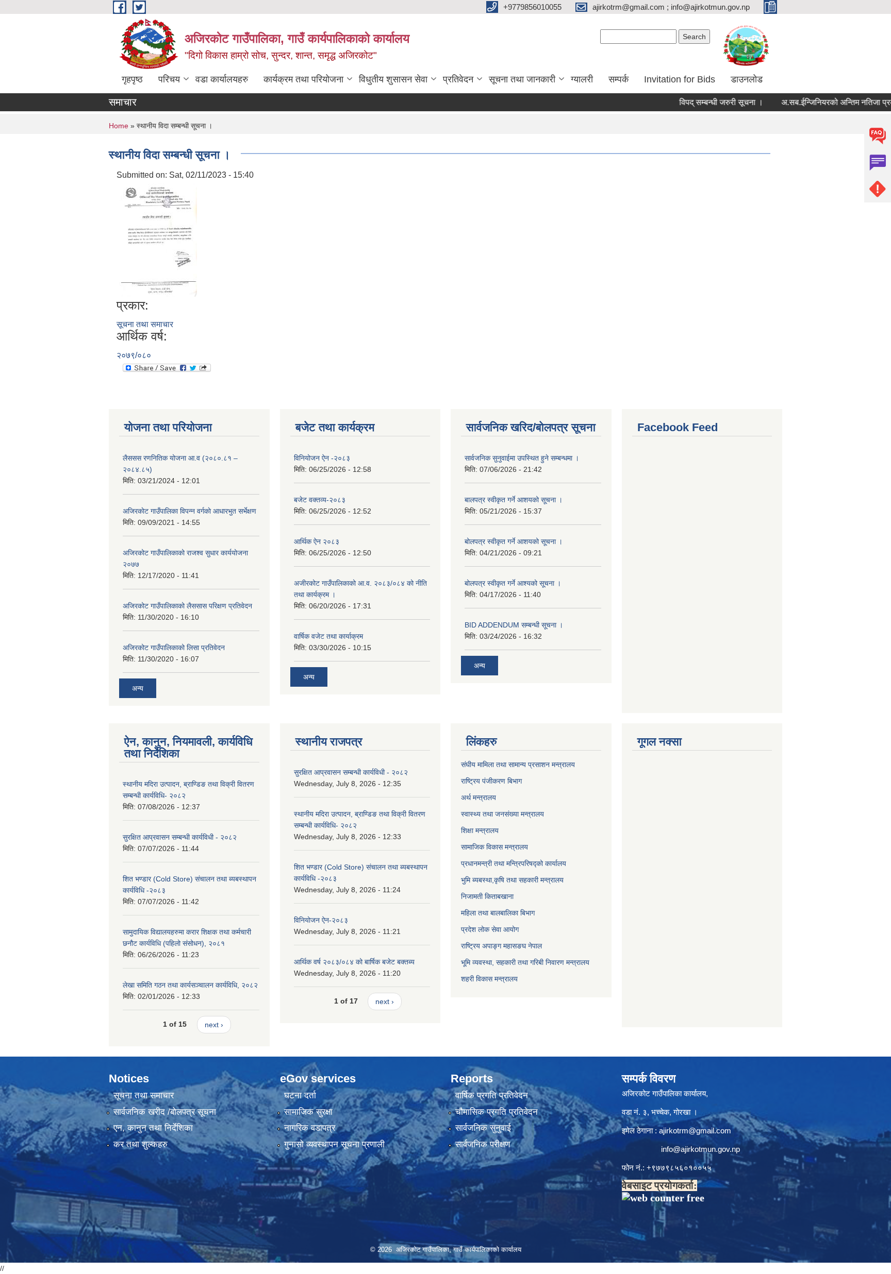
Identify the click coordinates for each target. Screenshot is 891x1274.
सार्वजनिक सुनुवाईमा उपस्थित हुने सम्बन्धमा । (522, 458)
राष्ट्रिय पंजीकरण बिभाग (491, 781)
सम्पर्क (618, 79)
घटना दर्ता (300, 1095)
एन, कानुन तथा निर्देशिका (153, 1128)
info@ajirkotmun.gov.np (701, 1149)
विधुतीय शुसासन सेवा (393, 79)
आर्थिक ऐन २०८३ (316, 541)
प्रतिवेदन (458, 79)
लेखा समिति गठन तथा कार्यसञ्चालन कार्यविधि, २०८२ (190, 985)
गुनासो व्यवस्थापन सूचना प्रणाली (334, 1144)
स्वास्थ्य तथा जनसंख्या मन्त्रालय (502, 814)
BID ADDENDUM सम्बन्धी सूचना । (514, 625)
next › (214, 1025)
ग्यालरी (582, 79)
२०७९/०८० (134, 355)
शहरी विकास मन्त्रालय (489, 979)
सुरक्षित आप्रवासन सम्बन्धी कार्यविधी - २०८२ (180, 837)
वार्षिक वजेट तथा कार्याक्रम (328, 636)
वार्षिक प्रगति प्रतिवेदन (491, 1095)
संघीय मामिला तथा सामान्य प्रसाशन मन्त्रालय (518, 764)
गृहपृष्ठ (132, 79)
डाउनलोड (747, 79)
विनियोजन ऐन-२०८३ (321, 920)
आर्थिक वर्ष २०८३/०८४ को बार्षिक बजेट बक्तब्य (354, 962)
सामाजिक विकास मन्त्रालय (494, 847)
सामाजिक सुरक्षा (308, 1112)
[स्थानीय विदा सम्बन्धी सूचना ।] (158, 239)
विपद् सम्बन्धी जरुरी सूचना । (698, 102)
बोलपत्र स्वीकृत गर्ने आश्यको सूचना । (513, 583)
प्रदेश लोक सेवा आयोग (490, 929)
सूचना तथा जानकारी (522, 79)
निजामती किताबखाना (487, 896)
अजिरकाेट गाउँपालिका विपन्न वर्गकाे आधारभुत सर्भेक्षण (189, 511)
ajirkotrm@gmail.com (695, 1130)
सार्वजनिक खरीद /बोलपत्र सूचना (164, 1112)
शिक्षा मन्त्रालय (480, 830)
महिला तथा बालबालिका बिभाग (498, 913)
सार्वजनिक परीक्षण (482, 1144)
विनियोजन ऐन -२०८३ (322, 458)
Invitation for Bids (679, 79)
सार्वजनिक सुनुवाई (483, 1128)
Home (118, 126)
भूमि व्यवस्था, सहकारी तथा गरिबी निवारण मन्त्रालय (525, 962)
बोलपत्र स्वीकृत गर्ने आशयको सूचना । (514, 541)
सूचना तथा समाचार (145, 324)
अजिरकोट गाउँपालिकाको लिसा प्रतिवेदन (174, 647)
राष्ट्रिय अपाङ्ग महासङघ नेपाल (501, 946)
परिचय (169, 79)
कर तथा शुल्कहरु (140, 1144)
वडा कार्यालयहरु (221, 79)
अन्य (137, 688)
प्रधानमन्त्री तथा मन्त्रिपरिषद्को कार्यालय (513, 863)
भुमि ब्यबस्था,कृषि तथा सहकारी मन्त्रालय (512, 880)
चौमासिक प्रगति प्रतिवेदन (496, 1112)
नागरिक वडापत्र (309, 1128)
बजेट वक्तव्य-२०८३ (319, 500)
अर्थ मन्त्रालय (478, 797)
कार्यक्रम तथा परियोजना (303, 79)
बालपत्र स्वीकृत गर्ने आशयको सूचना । (514, 500)
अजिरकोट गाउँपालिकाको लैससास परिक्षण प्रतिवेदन (187, 606)
